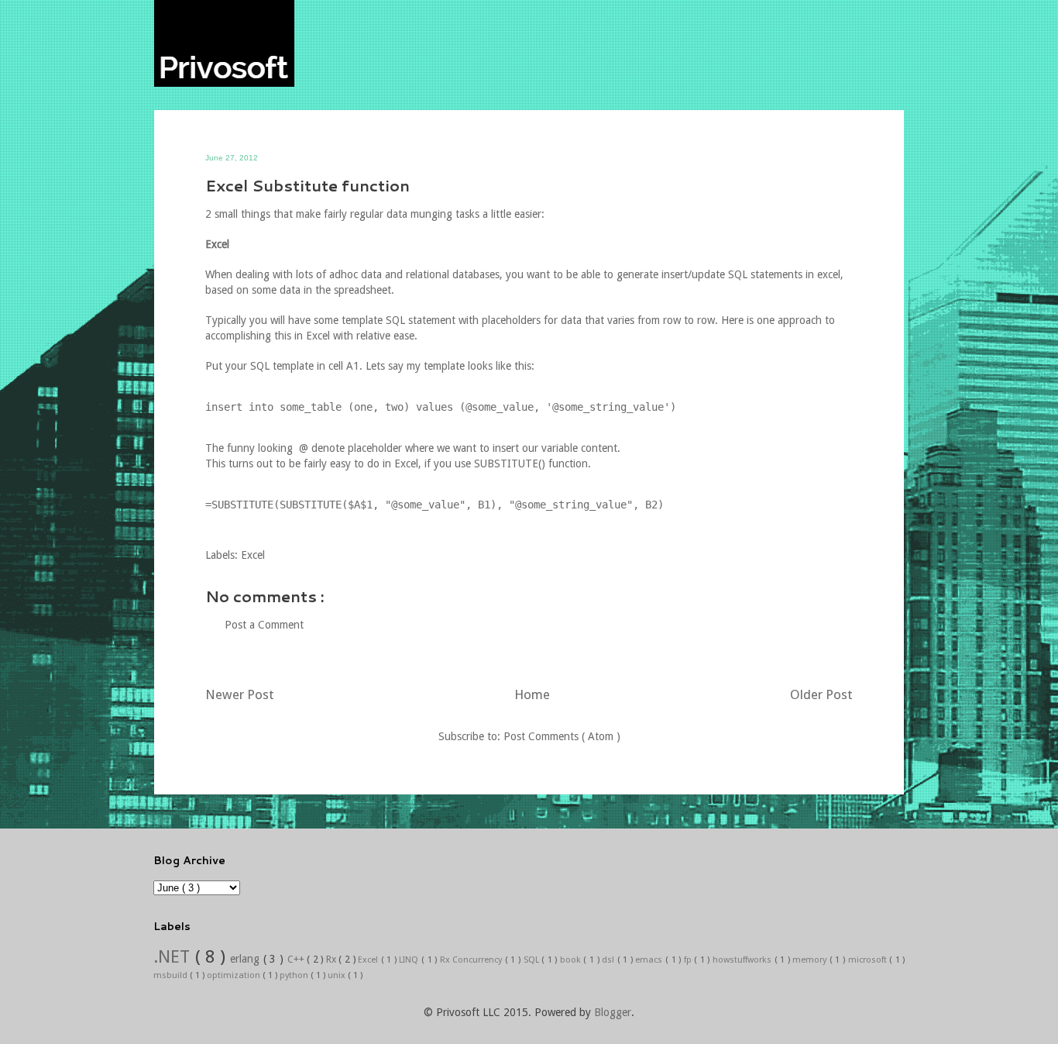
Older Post (821, 694)
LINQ (410, 960)
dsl (609, 960)
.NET (174, 956)
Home (532, 694)
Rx (332, 959)
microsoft (869, 960)
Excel (253, 555)
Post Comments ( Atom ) (561, 736)
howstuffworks (744, 960)
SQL (533, 960)
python (295, 975)
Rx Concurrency (472, 960)
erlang (246, 959)
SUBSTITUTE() (509, 463)
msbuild (171, 975)
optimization (235, 975)
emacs (650, 960)
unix (338, 975)
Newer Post (239, 694)
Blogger (612, 1012)
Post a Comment (264, 624)
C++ (297, 959)
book (572, 960)
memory (811, 960)
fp (689, 960)
